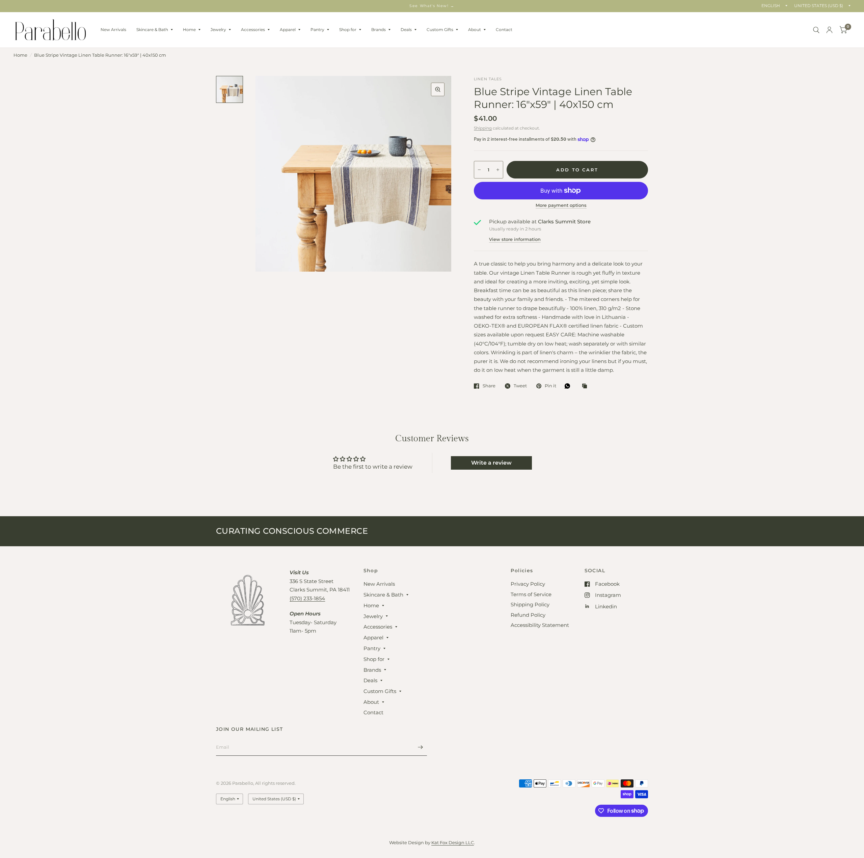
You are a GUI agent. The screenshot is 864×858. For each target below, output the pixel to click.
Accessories (253, 29)
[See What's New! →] (432, 6)
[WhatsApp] (569, 386)
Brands (378, 29)
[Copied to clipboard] (586, 386)
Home (189, 29)
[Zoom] (437, 89)
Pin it (550, 386)
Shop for (347, 29)
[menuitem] (113, 29)
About (474, 29)
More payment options (561, 205)
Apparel (288, 29)
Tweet (520, 386)
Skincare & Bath (152, 29)
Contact (504, 29)
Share (489, 386)
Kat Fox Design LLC (452, 842)
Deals (406, 29)
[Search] (816, 30)
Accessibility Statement (540, 625)
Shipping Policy (530, 604)
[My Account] (829, 30)
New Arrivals (113, 29)
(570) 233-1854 (307, 598)
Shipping (483, 128)
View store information (515, 239)
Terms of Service (531, 594)
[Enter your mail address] (420, 747)
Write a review (491, 463)
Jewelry (218, 29)
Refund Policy (528, 615)
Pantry (317, 29)
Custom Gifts (440, 29)
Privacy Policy (528, 584)
